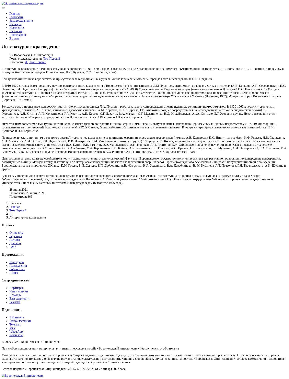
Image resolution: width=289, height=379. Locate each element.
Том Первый (51, 58)
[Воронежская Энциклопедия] (22, 3)
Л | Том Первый (35, 62)
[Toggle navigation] (3, 7)
